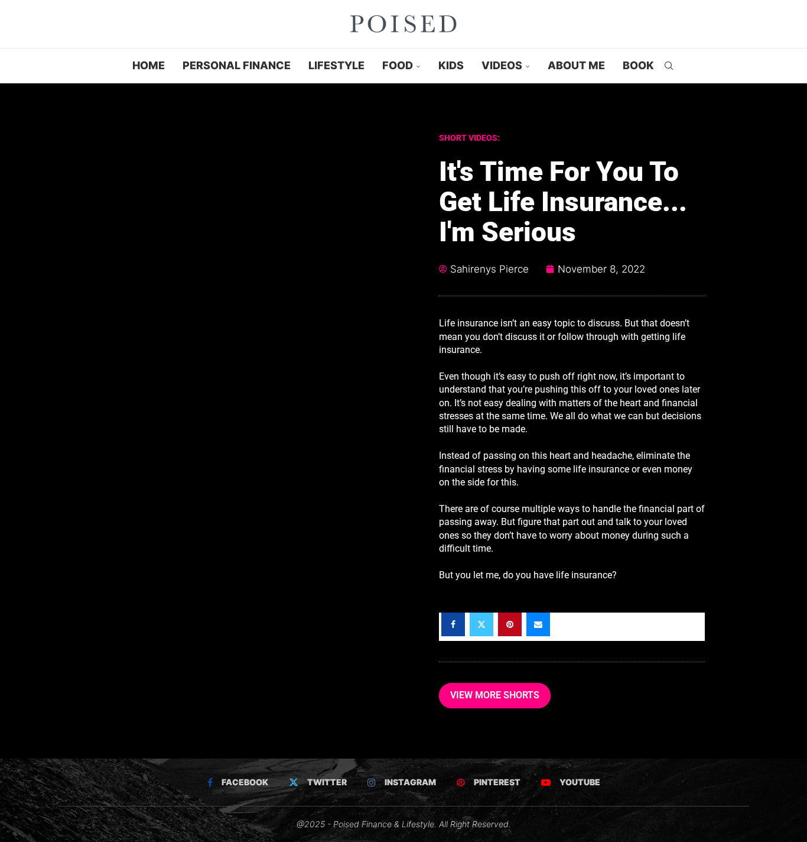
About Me (576, 65)
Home (148, 65)
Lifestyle (336, 65)
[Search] (669, 65)
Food (397, 65)
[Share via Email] (538, 624)
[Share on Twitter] (481, 624)
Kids (451, 65)
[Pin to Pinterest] (510, 624)
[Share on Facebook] (453, 624)
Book (638, 65)
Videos (501, 65)
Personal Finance (237, 65)
